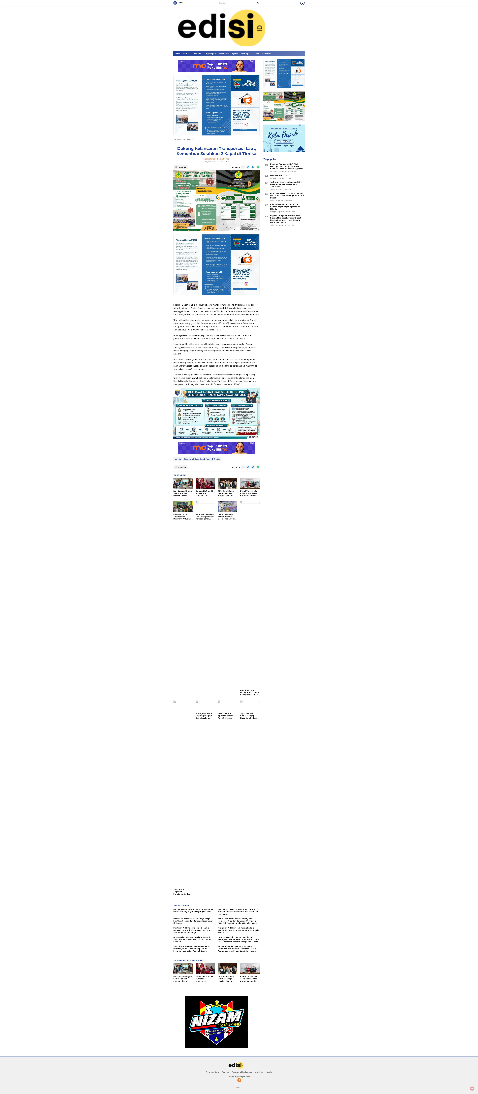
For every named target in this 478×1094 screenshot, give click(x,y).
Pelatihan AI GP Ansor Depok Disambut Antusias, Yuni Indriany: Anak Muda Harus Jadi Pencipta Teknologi (182, 516)
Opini (256, 54)
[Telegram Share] (253, 167)
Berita (186, 54)
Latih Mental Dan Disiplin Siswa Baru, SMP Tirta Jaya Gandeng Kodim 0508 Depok (287, 195)
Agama (235, 54)
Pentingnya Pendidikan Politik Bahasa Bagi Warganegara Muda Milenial (285, 206)
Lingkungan (210, 54)
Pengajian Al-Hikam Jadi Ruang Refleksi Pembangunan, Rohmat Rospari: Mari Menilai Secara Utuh (205, 516)
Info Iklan (259, 1072)
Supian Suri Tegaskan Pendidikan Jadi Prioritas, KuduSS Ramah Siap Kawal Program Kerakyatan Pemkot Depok (182, 891)
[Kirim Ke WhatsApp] (258, 167)
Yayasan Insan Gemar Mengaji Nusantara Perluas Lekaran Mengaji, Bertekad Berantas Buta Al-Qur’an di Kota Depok (248, 715)
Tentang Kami (212, 1072)
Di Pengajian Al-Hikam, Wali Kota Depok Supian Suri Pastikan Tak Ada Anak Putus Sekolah (227, 516)
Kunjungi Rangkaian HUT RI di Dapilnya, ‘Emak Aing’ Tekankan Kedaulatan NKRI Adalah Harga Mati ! (287, 166)
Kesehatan (224, 54)
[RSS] (239, 1080)
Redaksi (225, 1072)
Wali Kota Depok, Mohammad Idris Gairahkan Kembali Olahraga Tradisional (286, 184)
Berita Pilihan (223, 159)
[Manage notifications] (472, 1089)
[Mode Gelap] (302, 3)
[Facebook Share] (243, 167)
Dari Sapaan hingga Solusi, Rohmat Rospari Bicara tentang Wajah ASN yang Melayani (182, 493)
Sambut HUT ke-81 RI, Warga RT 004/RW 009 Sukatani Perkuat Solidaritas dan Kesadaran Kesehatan (204, 493)
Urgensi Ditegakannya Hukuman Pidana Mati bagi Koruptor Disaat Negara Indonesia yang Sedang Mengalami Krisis (285, 219)
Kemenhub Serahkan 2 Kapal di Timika (202, 459)
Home (177, 54)
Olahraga (245, 54)
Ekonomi (266, 54)
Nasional (197, 54)
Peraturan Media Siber (242, 1072)
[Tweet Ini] (248, 167)
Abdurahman (209, 159)
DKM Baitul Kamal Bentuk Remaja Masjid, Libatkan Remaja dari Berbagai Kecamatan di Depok (226, 493)
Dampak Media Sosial (280, 175)
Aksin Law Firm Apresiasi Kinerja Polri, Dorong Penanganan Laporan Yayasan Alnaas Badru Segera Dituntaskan (227, 715)
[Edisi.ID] (239, 28)
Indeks (269, 1072)
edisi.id (178, 459)
